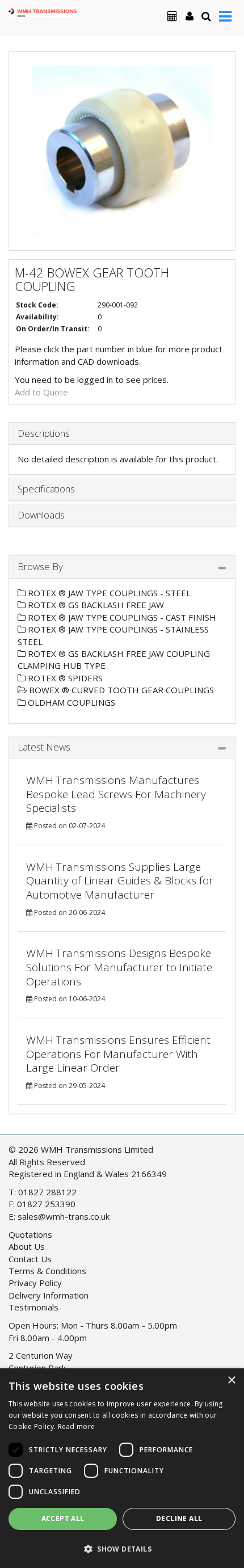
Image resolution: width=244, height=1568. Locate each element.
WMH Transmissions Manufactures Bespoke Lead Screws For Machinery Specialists (116, 794)
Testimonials (33, 1307)
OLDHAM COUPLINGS (70, 702)
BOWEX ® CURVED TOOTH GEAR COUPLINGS (120, 690)
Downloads (41, 514)
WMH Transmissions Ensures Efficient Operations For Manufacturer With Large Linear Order (118, 1053)
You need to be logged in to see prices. (92, 379)
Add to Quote (41, 392)
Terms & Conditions (47, 1270)
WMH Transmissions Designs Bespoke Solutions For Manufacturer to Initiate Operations (119, 967)
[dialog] (122, 1468)
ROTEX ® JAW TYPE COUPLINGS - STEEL (108, 592)
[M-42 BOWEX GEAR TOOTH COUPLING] (122, 151)
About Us (27, 1246)
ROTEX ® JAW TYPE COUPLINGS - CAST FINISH (121, 617)
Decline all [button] (179, 1518)
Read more (76, 1426)
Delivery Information (49, 1295)
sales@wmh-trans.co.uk (64, 1216)
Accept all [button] (63, 1518)
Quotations (30, 1234)
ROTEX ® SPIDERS (64, 678)
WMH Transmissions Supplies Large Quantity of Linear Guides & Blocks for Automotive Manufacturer (119, 880)
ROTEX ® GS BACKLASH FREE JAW (95, 604)
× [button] (231, 1380)
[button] (122, 1548)
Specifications (46, 488)
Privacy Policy (35, 1282)
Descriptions (44, 433)
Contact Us (30, 1258)
